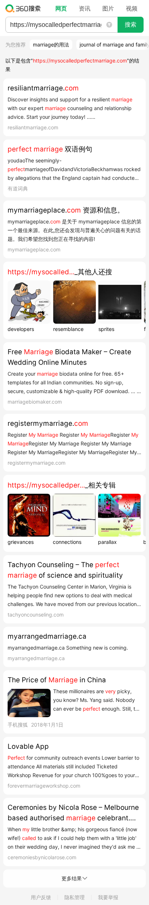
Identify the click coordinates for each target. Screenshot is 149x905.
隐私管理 (74, 897)
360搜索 (24, 8)
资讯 (84, 8)
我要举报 (108, 897)
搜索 (130, 24)
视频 (131, 8)
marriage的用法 (51, 44)
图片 (108, 8)
